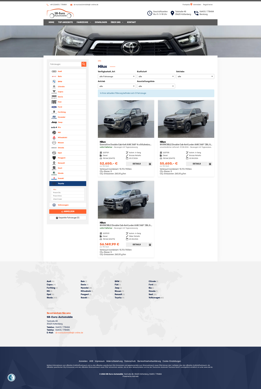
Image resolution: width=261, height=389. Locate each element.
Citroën (61, 87)
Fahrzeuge (82, 22)
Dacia (60, 97)
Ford (60, 107)
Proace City (56, 192)
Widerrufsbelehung (114, 361)
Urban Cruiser (57, 199)
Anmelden (197, 5)
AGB (91, 361)
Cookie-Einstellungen (172, 361)
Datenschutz (130, 361)
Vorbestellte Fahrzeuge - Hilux (186, 138)
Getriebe (180, 71)
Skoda (60, 173)
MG (59, 132)
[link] (150, 164)
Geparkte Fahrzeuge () (69, 218)
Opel (60, 153)
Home (51, 22)
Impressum (100, 361)
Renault (61, 163)
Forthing (62, 112)
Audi (60, 71)
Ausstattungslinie (145, 81)
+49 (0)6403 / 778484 (58, 5)
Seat (60, 168)
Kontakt (131, 22)
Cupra (60, 92)
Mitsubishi (62, 137)
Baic (60, 76)
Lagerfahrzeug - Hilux (126, 138)
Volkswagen (63, 205)
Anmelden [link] (69, 211)
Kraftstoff (142, 71)
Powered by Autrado (131, 376)
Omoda (61, 148)
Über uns (115, 22)
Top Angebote (65, 22)
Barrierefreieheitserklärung (149, 361)
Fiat (59, 102)
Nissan (61, 142)
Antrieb (101, 81)
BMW (60, 81)
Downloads (101, 22)
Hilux (54, 189)
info (99, 61)
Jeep (60, 122)
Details (137, 164)
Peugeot (61, 158)
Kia (59, 127)
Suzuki (61, 178)
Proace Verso (57, 196)
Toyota (61, 183)
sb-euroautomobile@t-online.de (85, 5)
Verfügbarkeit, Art (106, 71)
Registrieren (208, 5)
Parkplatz (187, 4)
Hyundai (61, 117)
